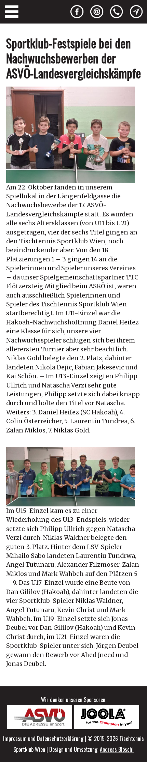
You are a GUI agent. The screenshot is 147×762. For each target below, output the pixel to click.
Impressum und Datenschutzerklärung (43, 738)
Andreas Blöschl (117, 749)
